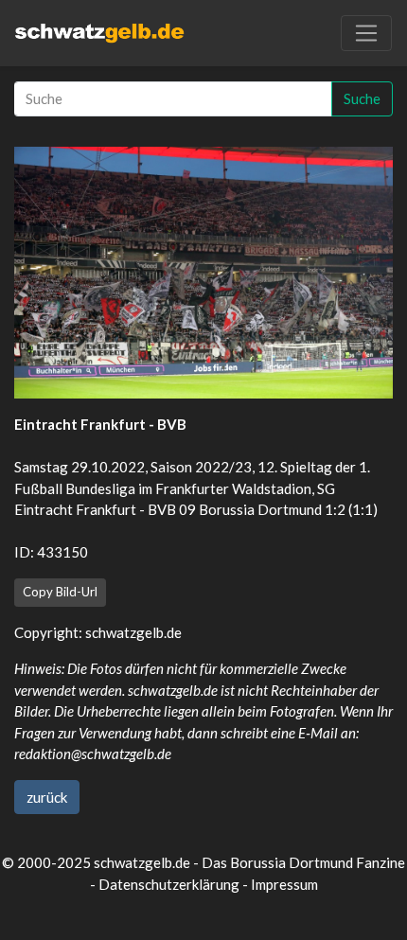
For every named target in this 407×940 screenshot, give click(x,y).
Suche (362, 98)
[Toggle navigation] (366, 33)
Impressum (284, 884)
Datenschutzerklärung (168, 884)
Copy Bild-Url (60, 591)
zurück (47, 797)
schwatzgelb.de (133, 632)
